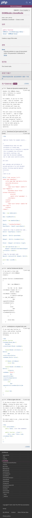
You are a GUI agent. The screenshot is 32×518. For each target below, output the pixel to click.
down (5, 88)
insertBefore (6, 475)
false (4, 33)
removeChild (6, 490)
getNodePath (6, 468)
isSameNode (6, 481)
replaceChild (6, 492)
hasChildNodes (6, 474)
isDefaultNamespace (8, 477)
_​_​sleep (5, 494)
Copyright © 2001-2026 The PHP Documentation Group (16, 506)
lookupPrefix (6, 487)
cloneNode (5, 461)
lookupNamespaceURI (8, 485)
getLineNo (5, 466)
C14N (4, 457)
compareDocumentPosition (9, 462)
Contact (13, 512)
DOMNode (10, 33)
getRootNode (6, 470)
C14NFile (5, 459)
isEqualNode (6, 479)
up (2, 88)
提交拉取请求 (18, 76)
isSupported (6, 483)
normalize (5, 489)
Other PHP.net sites (23, 512)
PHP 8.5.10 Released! (16, 6)
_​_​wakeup (5, 496)
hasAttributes (6, 472)
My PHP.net (6, 512)
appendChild (6, 455)
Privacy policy (6, 516)
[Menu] (29, 2)
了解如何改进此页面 (7, 76)
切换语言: (16, 10)
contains (5, 464)
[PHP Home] (4, 2)
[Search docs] (26, 2)
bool (17, 32)
